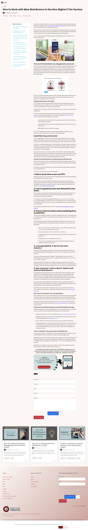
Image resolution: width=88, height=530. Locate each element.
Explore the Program (18, 2)
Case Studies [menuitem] (34, 486)
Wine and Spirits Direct (27, 16)
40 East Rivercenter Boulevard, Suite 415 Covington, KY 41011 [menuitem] (30, 514)
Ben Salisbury (7, 13)
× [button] (71, 522)
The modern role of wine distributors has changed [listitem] (20, 27)
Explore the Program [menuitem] (8, 477)
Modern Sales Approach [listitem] (71, 458)
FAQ (41, 2)
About (36, 2)
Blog (33, 2)
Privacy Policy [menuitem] (5, 514)
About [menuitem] (4, 484)
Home (10, 2)
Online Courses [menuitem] (6, 479)
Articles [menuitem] (32, 477)
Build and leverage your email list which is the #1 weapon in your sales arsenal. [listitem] (20, 47)
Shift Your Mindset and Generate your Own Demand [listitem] (19, 65)
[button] (86, 2)
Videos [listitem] (78, 458)
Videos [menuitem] (32, 479)
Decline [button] (66, 527)
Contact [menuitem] (4, 491)
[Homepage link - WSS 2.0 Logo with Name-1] (12, 512)
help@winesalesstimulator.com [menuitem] (13, 514)
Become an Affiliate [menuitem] (7, 498)
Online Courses (27, 2)
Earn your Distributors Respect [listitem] (19, 62)
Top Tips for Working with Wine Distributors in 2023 (43, 444)
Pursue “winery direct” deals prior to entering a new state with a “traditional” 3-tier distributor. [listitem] (20, 58)
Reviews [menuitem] (5, 489)
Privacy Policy (59, 524)
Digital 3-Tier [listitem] (6, 458)
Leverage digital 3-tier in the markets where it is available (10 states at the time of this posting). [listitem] (20, 52)
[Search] (81, 2)
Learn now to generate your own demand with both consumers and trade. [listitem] (20, 43)
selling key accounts (53, 318)
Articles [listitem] (12, 458)
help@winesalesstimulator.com (53, 347)
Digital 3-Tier (5, 16)
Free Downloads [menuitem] (35, 481)
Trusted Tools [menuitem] (6, 493)
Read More (26, 460)
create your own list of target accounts (67, 314)
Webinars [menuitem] (33, 484)
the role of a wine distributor (60, 303)
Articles (19, 16)
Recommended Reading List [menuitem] (9, 496)
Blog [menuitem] (4, 481)
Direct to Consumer (13, 16)
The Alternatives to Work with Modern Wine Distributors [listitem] (19, 31)
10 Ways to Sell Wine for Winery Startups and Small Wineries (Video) (71, 445)
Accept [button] (61, 527)
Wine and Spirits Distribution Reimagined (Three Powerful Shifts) (14, 445)
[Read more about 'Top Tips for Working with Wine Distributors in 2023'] (44, 433)
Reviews (45, 2)
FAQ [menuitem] (4, 486)
